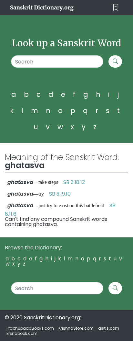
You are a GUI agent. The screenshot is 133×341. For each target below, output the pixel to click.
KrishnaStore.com (76, 328)
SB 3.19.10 (60, 194)
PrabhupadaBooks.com (30, 328)
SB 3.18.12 (74, 182)
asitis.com (108, 328)
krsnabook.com (21, 333)
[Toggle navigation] (115, 7)
